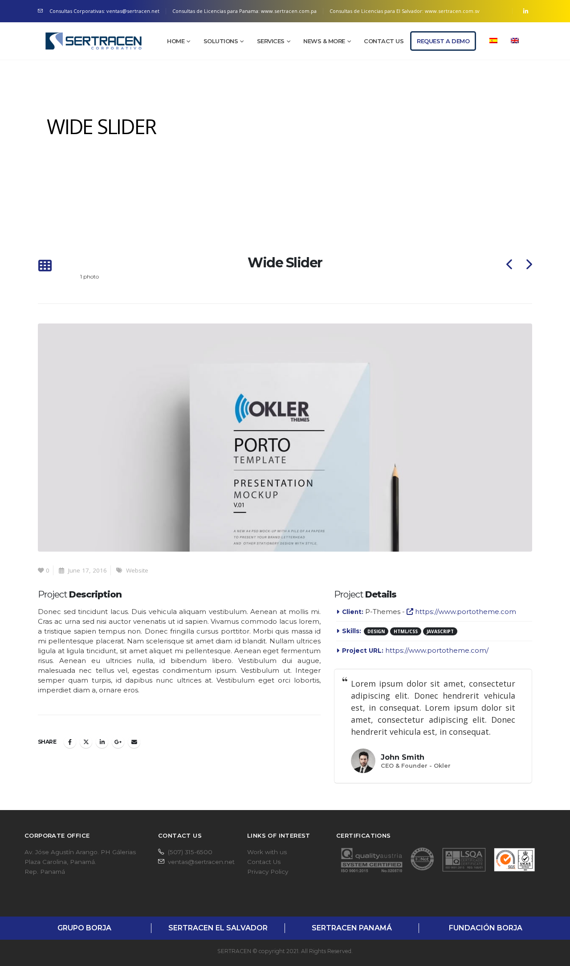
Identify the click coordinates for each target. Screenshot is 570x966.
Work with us (267, 851)
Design (376, 631)
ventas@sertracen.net (201, 861)
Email (134, 742)
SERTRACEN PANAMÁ (352, 928)
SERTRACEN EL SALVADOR (218, 928)
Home (175, 41)
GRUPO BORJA (84, 928)
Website (137, 570)
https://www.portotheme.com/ (437, 650)
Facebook (70, 742)
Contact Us (383, 41)
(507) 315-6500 (190, 851)
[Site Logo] (93, 41)
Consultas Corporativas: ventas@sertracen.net (104, 11)
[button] (45, 266)
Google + (118, 742)
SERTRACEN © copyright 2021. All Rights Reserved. (285, 951)
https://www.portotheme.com (464, 611)
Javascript (440, 631)
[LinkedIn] (525, 11)
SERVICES (271, 41)
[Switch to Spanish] (493, 41)
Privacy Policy (267, 871)
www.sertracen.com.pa (289, 11)
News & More (324, 41)
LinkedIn (102, 742)
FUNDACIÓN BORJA (485, 928)
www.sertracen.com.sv (452, 11)
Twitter (86, 742)
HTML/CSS (406, 631)
